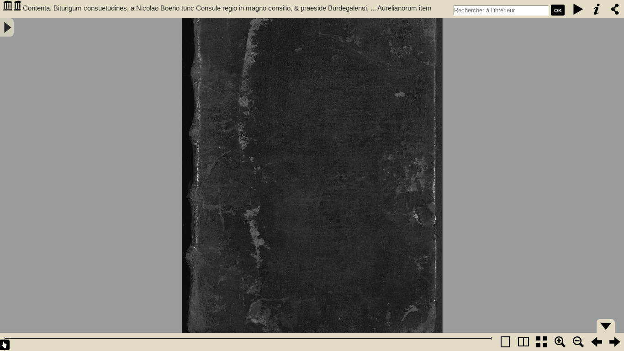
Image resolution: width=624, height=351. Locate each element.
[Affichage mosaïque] (542, 342)
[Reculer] (596, 342)
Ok (558, 10)
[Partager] (615, 9)
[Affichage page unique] (505, 342)
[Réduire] (578, 342)
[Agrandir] (560, 342)
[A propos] (596, 9)
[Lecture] (578, 9)
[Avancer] (615, 342)
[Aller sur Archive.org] (11, 9)
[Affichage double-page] (523, 342)
